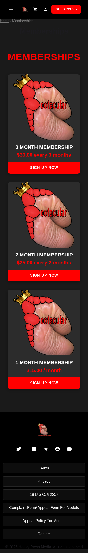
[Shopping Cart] (35, 9)
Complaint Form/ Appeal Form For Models (44, 508)
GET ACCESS (66, 9)
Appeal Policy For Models (44, 521)
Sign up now (44, 168)
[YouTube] (69, 449)
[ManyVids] (45, 449)
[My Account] (45, 9)
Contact (44, 534)
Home (4, 21)
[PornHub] (34, 449)
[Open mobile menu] (11, 9)
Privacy (44, 481)
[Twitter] (18, 449)
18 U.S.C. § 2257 (44, 494)
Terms (44, 468)
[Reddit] (57, 449)
